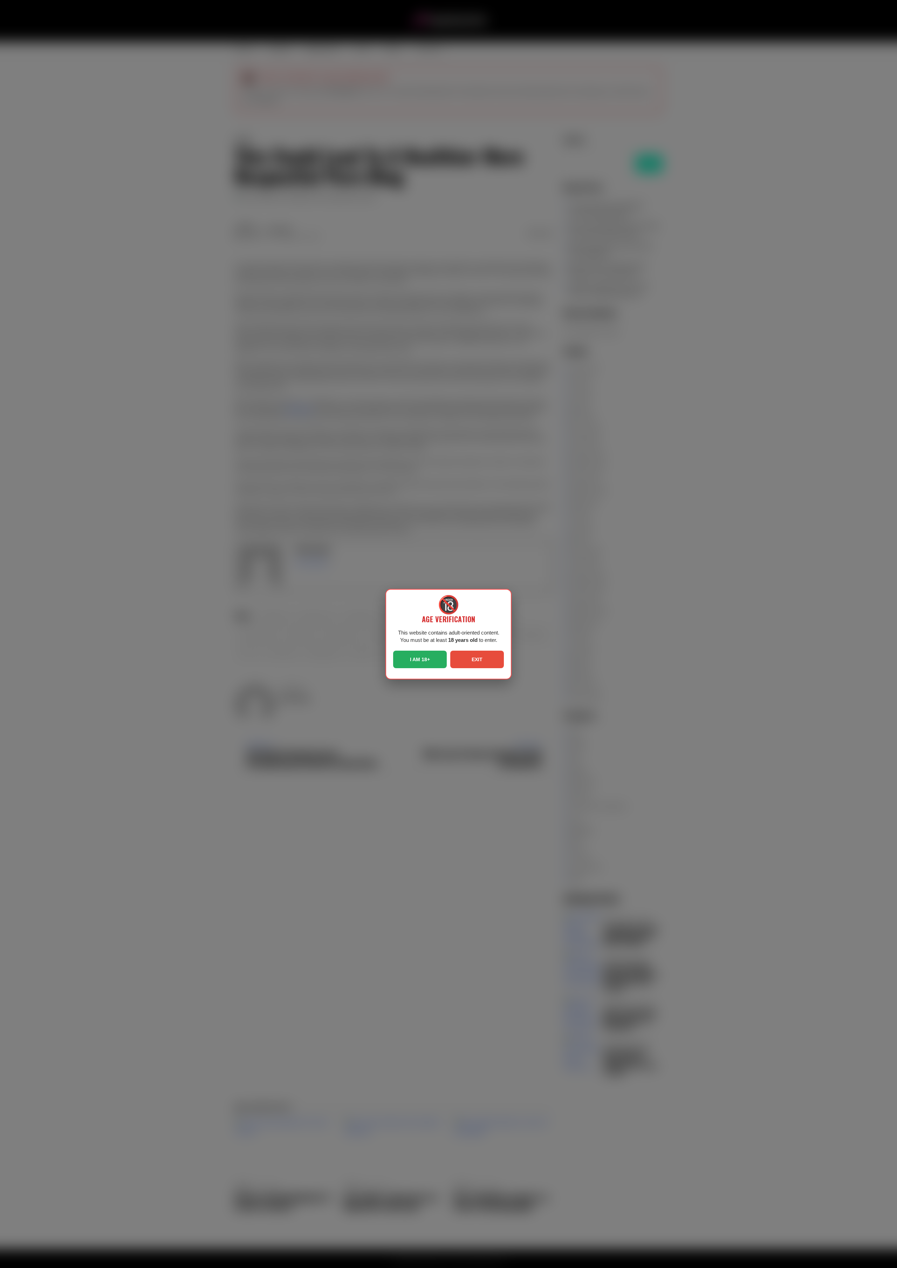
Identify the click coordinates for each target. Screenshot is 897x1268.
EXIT (477, 659)
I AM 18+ (420, 659)
